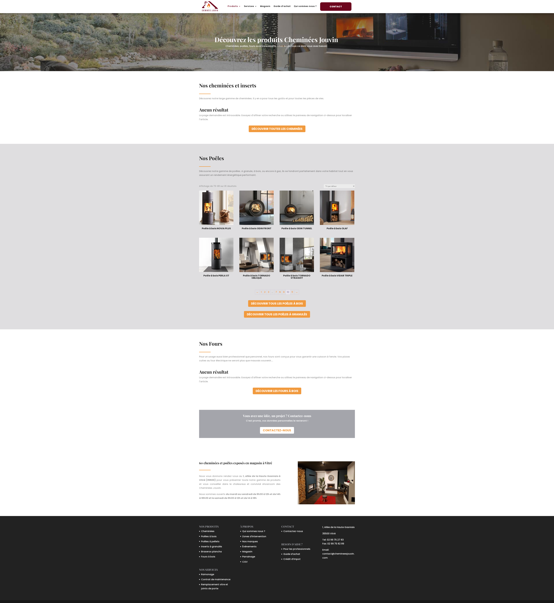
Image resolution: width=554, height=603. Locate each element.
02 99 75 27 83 (335, 539)
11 (292, 292)
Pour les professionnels (296, 549)
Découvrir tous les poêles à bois (277, 304)
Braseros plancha (211, 551)
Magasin (265, 6)
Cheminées (207, 531)
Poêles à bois (209, 536)
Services (249, 6)
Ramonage (207, 574)
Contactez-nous (277, 430)
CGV (245, 561)
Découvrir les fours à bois (277, 391)
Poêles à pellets (210, 541)
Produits (233, 6)
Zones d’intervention (254, 536)
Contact (336, 6)
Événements (249, 546)
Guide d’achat (282, 6)
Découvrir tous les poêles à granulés (277, 314)
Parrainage (248, 556)
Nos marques (250, 541)
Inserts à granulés (211, 546)
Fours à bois (208, 556)
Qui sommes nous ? (305, 6)
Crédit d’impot (292, 559)
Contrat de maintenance (215, 579)
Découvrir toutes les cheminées (277, 129)
